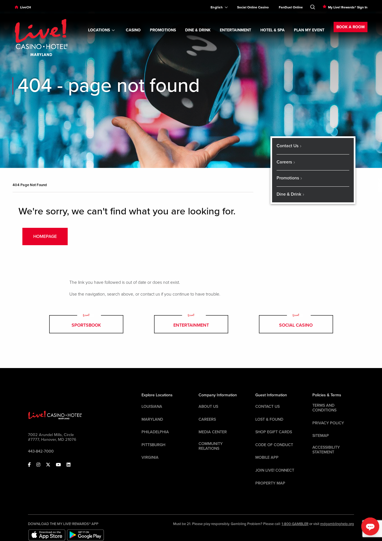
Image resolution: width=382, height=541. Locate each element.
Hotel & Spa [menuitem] (272, 30)
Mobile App (267, 457)
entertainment (191, 325)
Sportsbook (86, 325)
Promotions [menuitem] (163, 30)
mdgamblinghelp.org (337, 524)
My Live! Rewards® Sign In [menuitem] (347, 7)
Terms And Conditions (324, 408)
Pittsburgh (153, 444)
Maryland (152, 419)
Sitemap (320, 435)
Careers (207, 419)
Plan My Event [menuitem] (309, 30)
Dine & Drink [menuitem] (198, 30)
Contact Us (267, 406)
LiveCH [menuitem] (25, 7)
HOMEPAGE (45, 236)
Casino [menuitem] (133, 30)
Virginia (150, 457)
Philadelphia (155, 432)
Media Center (213, 432)
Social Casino (296, 325)
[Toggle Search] (313, 6)
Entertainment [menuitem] (235, 30)
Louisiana (152, 406)
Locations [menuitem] (99, 30)
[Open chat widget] (370, 526)
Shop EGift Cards (273, 432)
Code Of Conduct (274, 444)
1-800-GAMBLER (295, 524)
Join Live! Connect (274, 470)
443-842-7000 (41, 451)
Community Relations (211, 446)
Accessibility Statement (326, 450)
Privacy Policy (328, 423)
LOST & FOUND (269, 419)
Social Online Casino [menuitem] (253, 7)
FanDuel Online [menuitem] (291, 7)
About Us (208, 406)
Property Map (270, 483)
